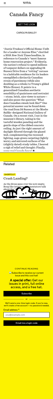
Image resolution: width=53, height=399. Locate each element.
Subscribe (26, 293)
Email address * (11, 310)
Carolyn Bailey (26, 33)
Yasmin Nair (11, 194)
